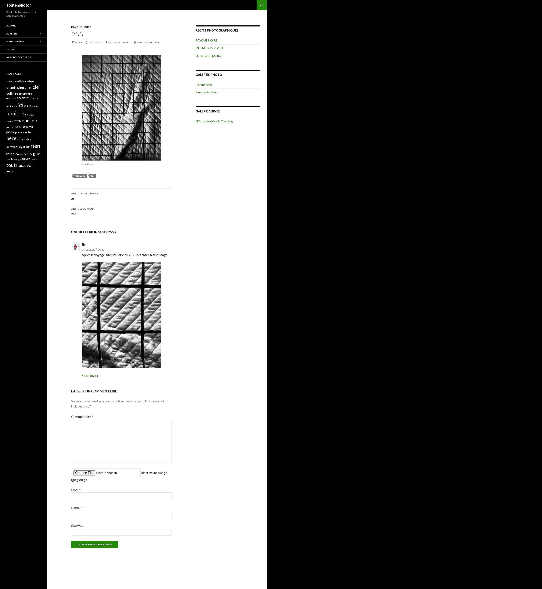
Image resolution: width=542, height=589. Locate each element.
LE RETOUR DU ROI (209, 55)
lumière (15, 113)
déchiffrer (23, 98)
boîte (32, 81)
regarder (24, 146)
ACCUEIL (11, 25)
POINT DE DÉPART (16, 41)
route (10, 154)
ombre (31, 120)
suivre (26, 159)
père (11, 138)
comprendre (24, 93)
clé (36, 87)
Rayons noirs (204, 84)
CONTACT (12, 49)
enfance (34, 98)
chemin (11, 87)
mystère (19, 121)
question (11, 146)
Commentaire (82, 416)
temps (34, 159)
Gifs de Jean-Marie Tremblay (214, 121)
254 (84, 196)
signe (35, 153)
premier (26, 132)
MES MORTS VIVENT (210, 48)
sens (26, 154)
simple (9, 159)
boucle (24, 81)
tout (11, 165)
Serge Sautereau (119, 42)
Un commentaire (148, 42)
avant (16, 81)
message (29, 114)
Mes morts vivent (207, 92)
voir (30, 165)
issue (27, 106)
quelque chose (24, 139)
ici (92, 175)
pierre (10, 132)
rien (35, 146)
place (18, 132)
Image (79, 42)
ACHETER (11, 33)
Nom (76, 490)
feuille (10, 106)
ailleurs (80, 175)
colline (11, 93)
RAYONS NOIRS (81, 27)
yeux (9, 171)
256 (83, 211)
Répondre (92, 375)
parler (9, 127)
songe (17, 159)
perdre (19, 126)
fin (15, 106)
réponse (19, 154)
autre (9, 81)
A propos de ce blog (18, 57)
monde (10, 121)
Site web (77, 525)
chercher (24, 87)
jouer (35, 106)
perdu (29, 127)
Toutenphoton (19, 5)
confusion (11, 98)
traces (21, 165)
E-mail (77, 508)
